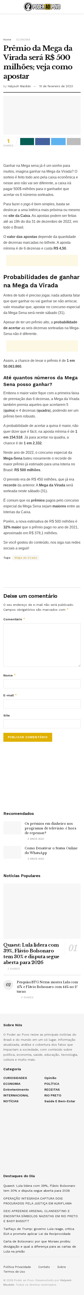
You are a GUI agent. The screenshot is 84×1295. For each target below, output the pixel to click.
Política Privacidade (17, 1267)
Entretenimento (16, 1089)
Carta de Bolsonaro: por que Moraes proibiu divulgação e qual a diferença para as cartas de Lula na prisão (39, 1246)
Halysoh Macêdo (19, 86)
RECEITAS (52, 1089)
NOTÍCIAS (11, 1101)
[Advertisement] (42, 23)
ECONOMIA (23, 39)
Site (6, 715)
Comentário (14, 619)
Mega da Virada (26, 557)
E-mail (10, 695)
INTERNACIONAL (16, 1095)
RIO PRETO (52, 1095)
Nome (9, 675)
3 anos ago (35, 838)
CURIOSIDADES (15, 1078)
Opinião (50, 1078)
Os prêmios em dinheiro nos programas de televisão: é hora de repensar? (50, 828)
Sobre (61, 1267)
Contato (44, 1267)
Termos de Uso (14, 1271)
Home (7, 39)
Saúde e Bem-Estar (59, 1101)
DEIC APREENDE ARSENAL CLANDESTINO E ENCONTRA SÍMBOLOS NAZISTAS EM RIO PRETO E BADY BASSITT (40, 1216)
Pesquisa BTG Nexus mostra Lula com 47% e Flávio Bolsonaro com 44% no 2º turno (47, 987)
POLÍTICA (51, 1083)
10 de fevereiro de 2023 (56, 86)
